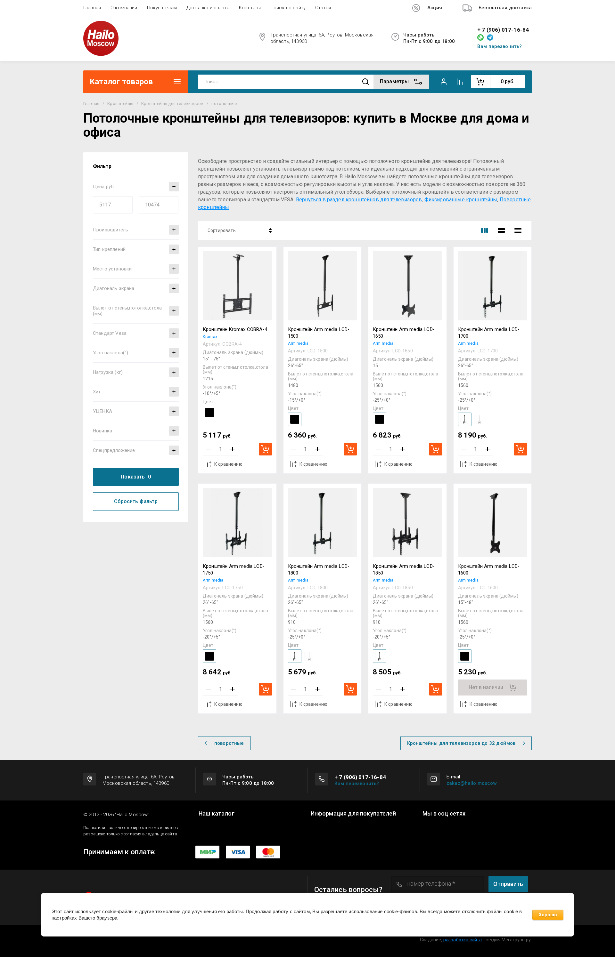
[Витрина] (484, 230)
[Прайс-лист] (518, 230)
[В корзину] (265, 449)
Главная (92, 8)
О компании (124, 8)
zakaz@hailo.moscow (472, 783)
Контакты (250, 8)
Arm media (298, 343)
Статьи (323, 8)
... (342, 8)
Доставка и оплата (207, 8)
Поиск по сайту (288, 8)
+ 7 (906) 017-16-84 (503, 30)
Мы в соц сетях (443, 813)
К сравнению (228, 464)
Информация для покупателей (353, 813)
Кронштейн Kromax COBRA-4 (235, 329)
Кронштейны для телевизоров (172, 103)
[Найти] (365, 82)
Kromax (210, 336)
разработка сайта (462, 939)
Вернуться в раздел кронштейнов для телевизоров (359, 200)
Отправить (508, 884)
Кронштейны (120, 103)
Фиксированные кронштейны (460, 200)
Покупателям (162, 8)
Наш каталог (216, 813)
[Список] (501, 230)
